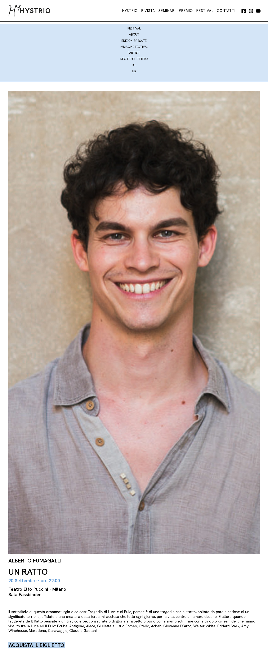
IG (134, 65)
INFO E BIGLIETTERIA (134, 59)
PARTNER (134, 53)
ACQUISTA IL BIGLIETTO (36, 645)
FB (134, 71)
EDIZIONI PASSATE (134, 41)
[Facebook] (243, 11)
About (134, 34)
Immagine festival (134, 47)
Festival (134, 28)
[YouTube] (258, 11)
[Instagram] (251, 11)
